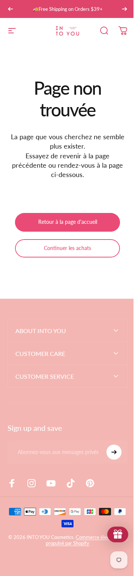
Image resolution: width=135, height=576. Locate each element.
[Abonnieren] (108, 452)
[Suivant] (124, 9)
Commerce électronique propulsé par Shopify (70, 540)
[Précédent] (10, 9)
